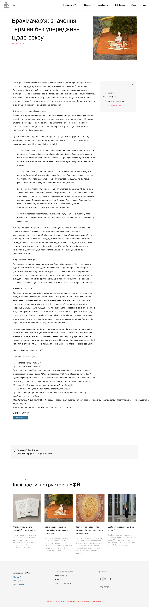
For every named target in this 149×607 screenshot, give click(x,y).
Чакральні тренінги (63, 583)
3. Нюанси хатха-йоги (112, 106)
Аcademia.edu (19, 396)
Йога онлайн (18, 584)
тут (30, 396)
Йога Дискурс (29, 356)
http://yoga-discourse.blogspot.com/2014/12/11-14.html (45, 407)
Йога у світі (18, 581)
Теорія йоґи (103, 5)
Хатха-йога (59, 579)
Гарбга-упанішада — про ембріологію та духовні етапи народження (90, 530)
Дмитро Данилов (29, 350)
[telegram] (110, 579)
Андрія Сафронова (83, 282)
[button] (133, 85)
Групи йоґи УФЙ (70, 5)
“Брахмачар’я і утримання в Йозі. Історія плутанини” (44, 389)
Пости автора (20, 417)
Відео (133, 5)
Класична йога (61, 576)
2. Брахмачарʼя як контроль (114, 101)
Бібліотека (120, 5)
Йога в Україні (19, 577)
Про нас (87, 5)
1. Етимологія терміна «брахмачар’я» (112, 95)
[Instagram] (105, 579)
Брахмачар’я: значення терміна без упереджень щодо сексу (56, 530)
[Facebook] (101, 579)
